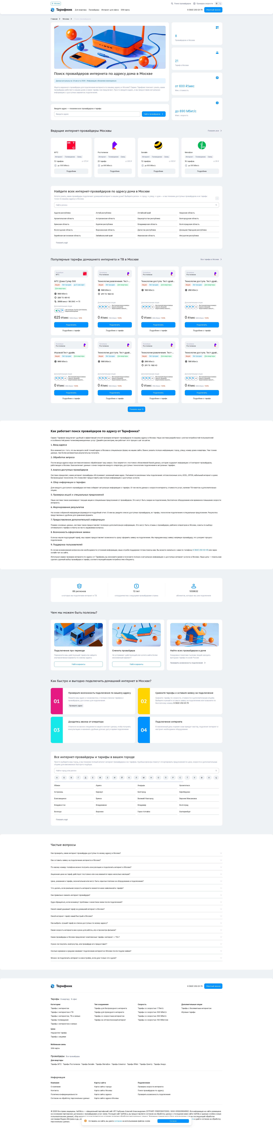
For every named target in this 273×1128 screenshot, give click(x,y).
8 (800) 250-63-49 (200, 550)
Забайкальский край (104, 236)
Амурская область (187, 213)
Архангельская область (64, 218)
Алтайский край (144, 213)
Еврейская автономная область (67, 236)
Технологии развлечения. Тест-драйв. (113, 281)
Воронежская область (105, 230)
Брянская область (61, 224)
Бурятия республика (104, 224)
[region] (136, 778)
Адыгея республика (62, 213)
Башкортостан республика (149, 218)
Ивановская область (146, 236)
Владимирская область (147, 224)
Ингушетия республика (189, 236)
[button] (110, 92)
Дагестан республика (147, 230)
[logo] (61, 10)
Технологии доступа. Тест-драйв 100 (157, 281)
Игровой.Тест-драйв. (64, 352)
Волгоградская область (189, 224)
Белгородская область (189, 218)
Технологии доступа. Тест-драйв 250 (201, 281)
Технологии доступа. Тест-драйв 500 (114, 352)
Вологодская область (63, 230)
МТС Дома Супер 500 (65, 281)
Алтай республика (103, 213)
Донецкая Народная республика (192, 230)
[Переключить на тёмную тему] (218, 3)
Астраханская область (105, 218)
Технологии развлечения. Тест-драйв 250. (156, 352)
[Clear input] (137, 114)
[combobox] (97, 114)
